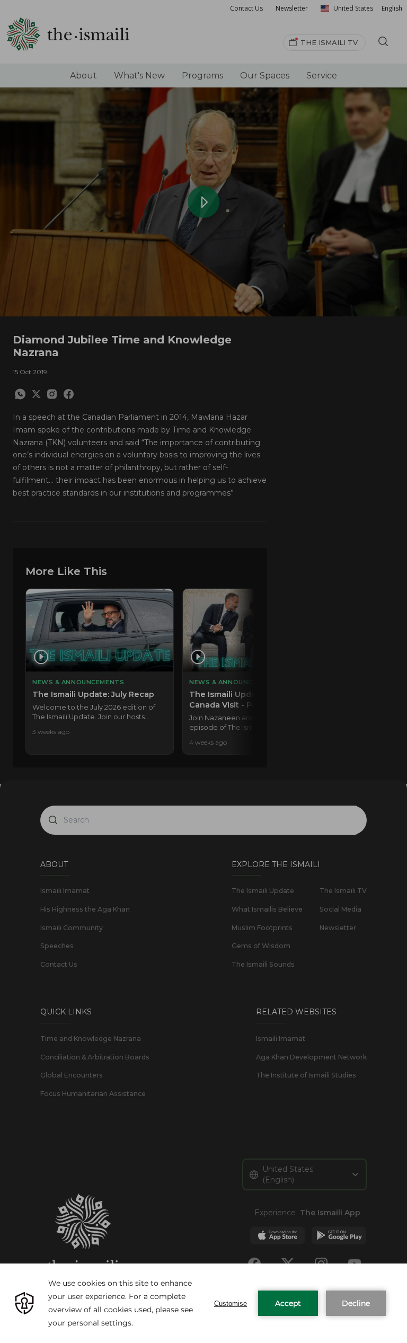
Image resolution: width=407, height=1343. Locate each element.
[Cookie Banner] (203, 1303)
